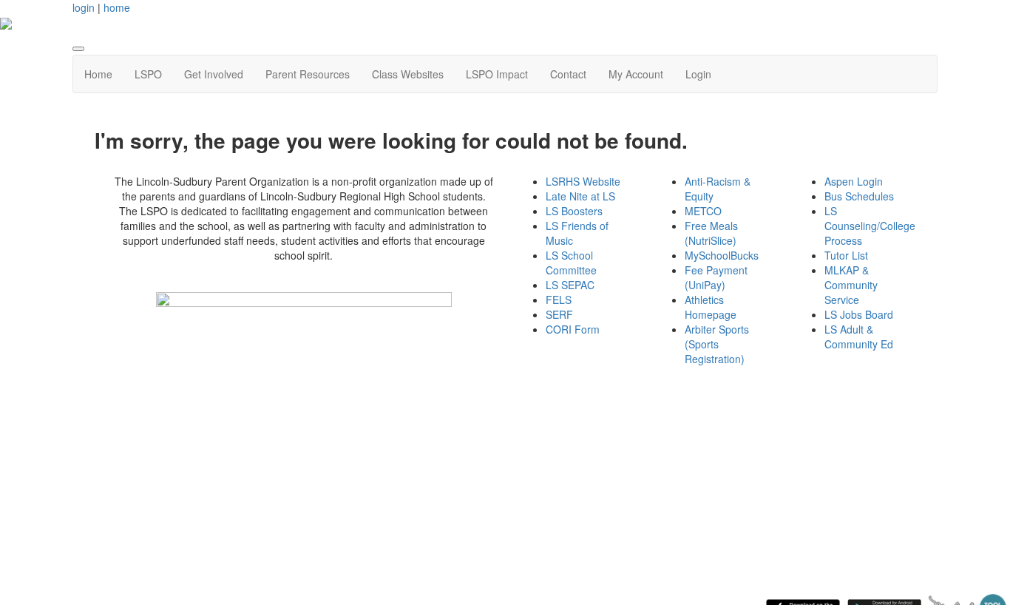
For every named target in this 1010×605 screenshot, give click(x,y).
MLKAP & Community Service (851, 285)
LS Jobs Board (858, 314)
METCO (703, 210)
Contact (568, 74)
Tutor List (846, 255)
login (83, 7)
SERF (559, 314)
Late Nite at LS (580, 196)
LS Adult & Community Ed (858, 336)
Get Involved (213, 74)
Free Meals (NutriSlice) (711, 233)
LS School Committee (571, 262)
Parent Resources (307, 74)
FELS (559, 299)
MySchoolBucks (722, 255)
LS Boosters (574, 210)
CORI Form (573, 329)
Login (698, 74)
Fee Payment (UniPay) (716, 277)
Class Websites (408, 74)
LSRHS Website (583, 181)
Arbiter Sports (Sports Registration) (717, 344)
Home (98, 74)
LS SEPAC (570, 284)
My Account (636, 74)
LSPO (148, 74)
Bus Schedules (859, 196)
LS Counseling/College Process (869, 225)
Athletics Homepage (710, 307)
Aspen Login (853, 181)
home (117, 7)
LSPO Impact (497, 74)
